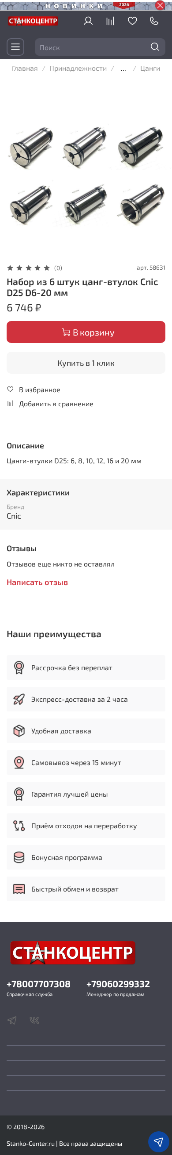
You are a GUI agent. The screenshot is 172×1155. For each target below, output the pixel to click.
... (123, 68)
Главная (25, 68)
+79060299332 (118, 983)
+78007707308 (39, 983)
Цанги (150, 68)
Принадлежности (78, 68)
